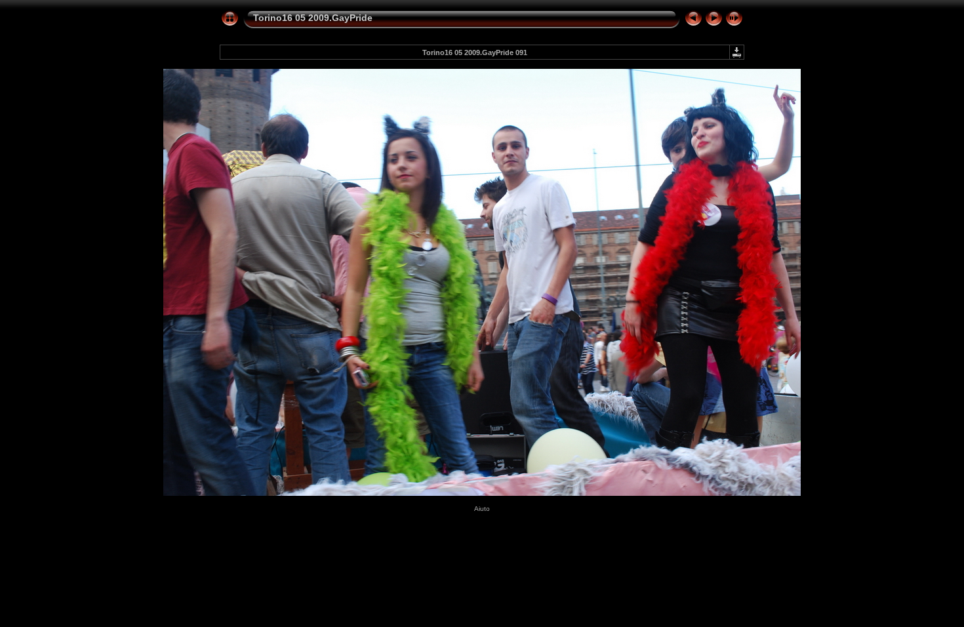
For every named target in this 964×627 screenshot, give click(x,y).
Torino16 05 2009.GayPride (312, 17)
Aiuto (482, 508)
